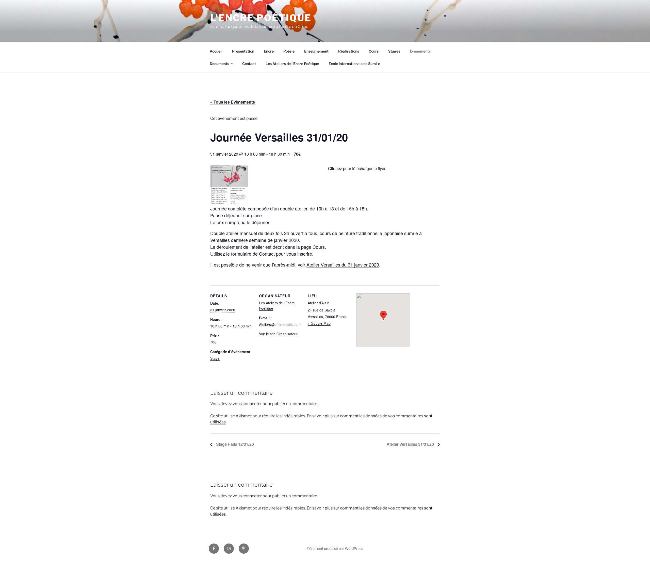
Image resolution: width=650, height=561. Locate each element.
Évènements (420, 51)
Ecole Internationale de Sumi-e (354, 63)
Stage (215, 358)
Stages (394, 51)
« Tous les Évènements (232, 102)
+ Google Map (319, 323)
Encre (269, 51)
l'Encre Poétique (261, 17)
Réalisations (348, 51)
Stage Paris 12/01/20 (234, 444)
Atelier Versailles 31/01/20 (411, 444)
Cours (374, 51)
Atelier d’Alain (318, 302)
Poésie (289, 51)
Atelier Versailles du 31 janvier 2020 (342, 264)
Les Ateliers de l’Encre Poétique (292, 63)
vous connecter (247, 403)
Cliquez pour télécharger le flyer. (357, 168)
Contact (249, 63)
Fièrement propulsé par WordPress (334, 548)
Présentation (243, 51)
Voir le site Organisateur (278, 333)
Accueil (216, 51)
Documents (219, 63)
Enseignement (316, 51)
